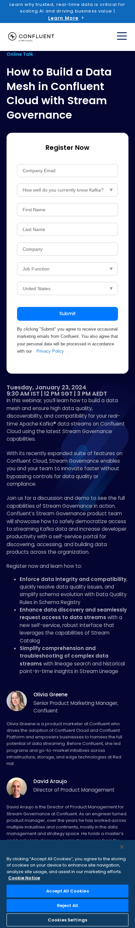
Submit (67, 313)
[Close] (122, 847)
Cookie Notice (24, 878)
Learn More (63, 18)
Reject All (67, 905)
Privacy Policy (50, 351)
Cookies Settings (67, 920)
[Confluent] (31, 37)
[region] (67, 884)
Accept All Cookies (67, 891)
